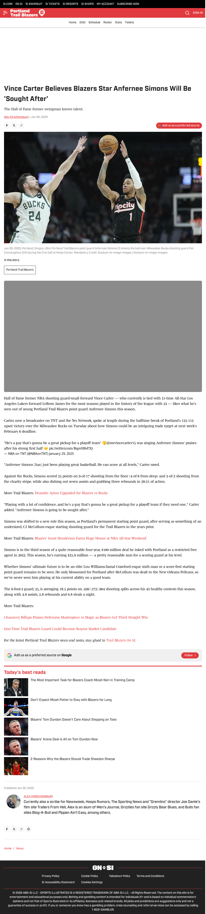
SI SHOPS (87, 4)
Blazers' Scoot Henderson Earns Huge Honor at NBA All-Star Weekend (90, 538)
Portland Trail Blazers (20, 269)
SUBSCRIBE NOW (128, 4)
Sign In (198, 12)
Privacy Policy (50, 876)
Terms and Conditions (150, 876)
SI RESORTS (70, 4)
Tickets (129, 22)
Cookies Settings (92, 882)
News (20, 848)
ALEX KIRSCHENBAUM (38, 796)
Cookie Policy (89, 876)
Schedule (94, 22)
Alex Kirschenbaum (16, 117)
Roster (107, 22)
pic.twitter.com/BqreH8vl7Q (71, 448)
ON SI (19, 4)
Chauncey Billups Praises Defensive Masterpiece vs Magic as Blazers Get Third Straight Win (76, 617)
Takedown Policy (119, 876)
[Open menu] (5, 12)
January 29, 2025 (61, 453)
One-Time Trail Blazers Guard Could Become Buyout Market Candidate (60, 629)
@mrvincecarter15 (121, 443)
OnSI (82, 22)
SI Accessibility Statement (58, 882)
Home (72, 22)
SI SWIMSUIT (34, 4)
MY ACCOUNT (105, 4)
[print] (28, 829)
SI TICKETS (52, 4)
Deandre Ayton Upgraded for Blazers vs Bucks (71, 493)
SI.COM (7, 4)
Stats (118, 22)
